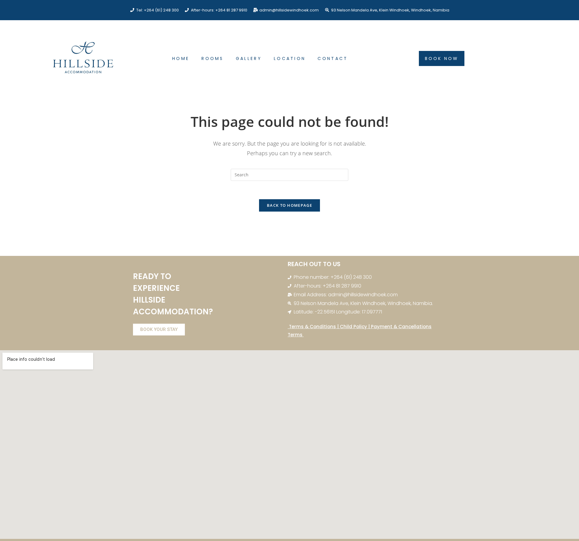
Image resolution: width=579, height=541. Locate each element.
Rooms (212, 58)
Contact (333, 58)
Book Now (441, 58)
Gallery (249, 58)
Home (180, 58)
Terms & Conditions (312, 326)
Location (289, 58)
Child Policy (353, 326)
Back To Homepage (289, 205)
